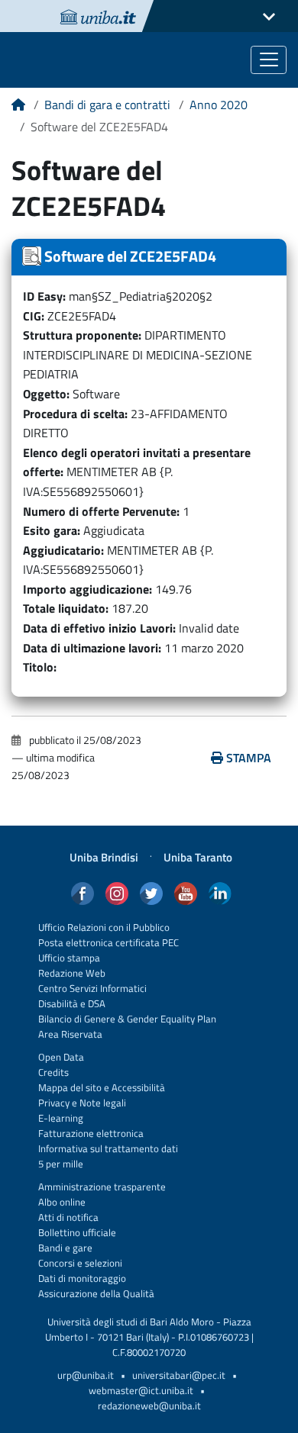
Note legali (102, 1103)
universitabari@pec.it (178, 1375)
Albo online (62, 1202)
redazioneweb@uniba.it (149, 1406)
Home (18, 109)
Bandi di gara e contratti (107, 104)
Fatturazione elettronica (91, 1133)
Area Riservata (70, 1034)
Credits (53, 1072)
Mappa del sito (70, 1087)
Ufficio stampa (69, 958)
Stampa (248, 758)
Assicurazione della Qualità (96, 1293)
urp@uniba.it (85, 1375)
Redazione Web (71, 973)
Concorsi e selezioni (80, 1263)
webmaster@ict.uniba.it (141, 1390)
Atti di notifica (68, 1217)
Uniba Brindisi (104, 857)
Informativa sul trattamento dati (108, 1149)
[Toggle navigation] (269, 60)
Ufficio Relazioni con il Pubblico (104, 927)
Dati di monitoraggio (82, 1278)
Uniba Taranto (198, 857)
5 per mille (60, 1164)
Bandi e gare (65, 1248)
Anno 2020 (218, 104)
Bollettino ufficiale (77, 1232)
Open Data (61, 1057)
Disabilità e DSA (71, 1004)
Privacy (54, 1103)
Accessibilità (137, 1087)
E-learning (60, 1118)
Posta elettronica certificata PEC (108, 942)
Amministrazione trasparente (102, 1187)
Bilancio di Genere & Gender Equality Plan (127, 1019)
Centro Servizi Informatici (92, 988)
